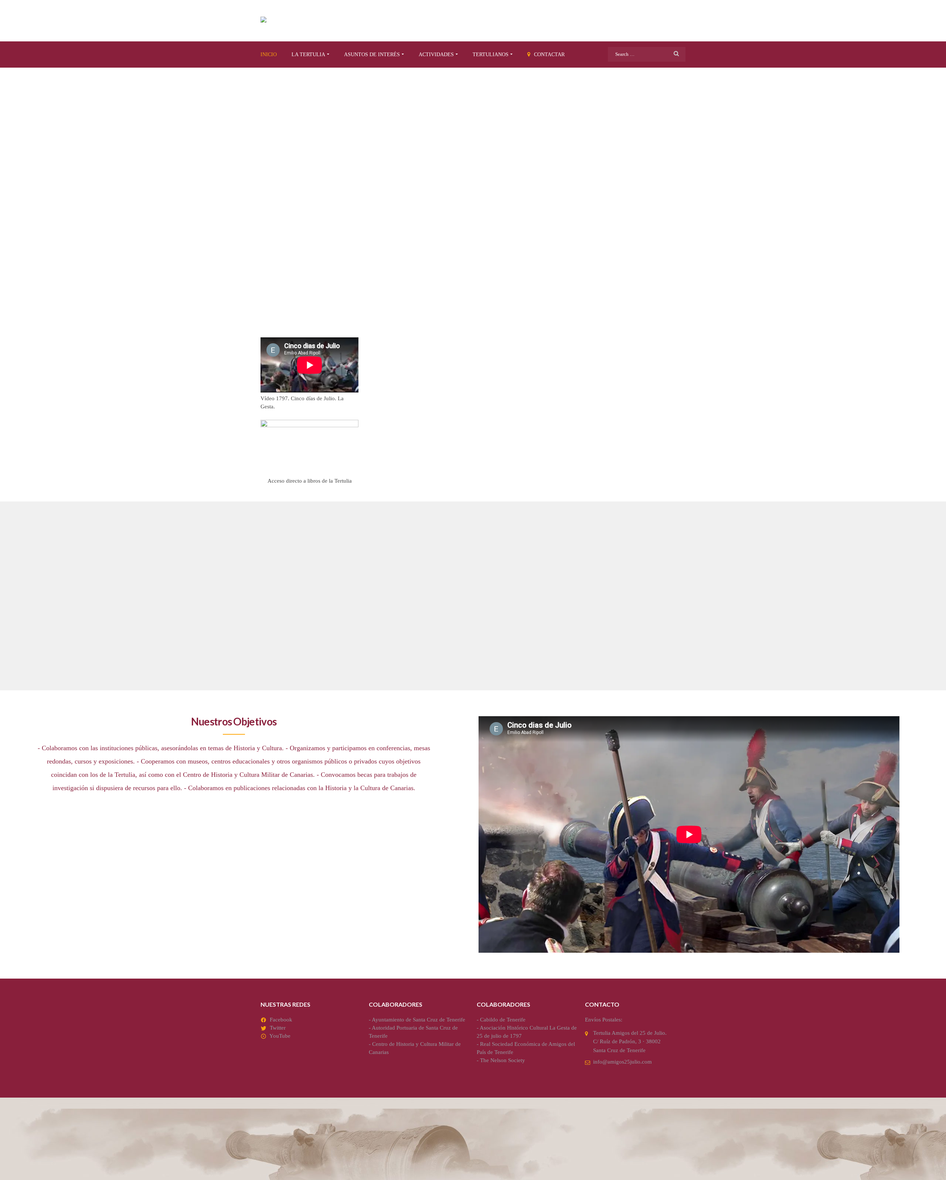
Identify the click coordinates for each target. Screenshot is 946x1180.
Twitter (278, 1028)
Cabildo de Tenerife (502, 1020)
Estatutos (429, 592)
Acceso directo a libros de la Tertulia (310, 481)
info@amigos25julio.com (622, 1062)
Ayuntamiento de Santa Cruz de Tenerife (418, 1020)
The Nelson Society (502, 1060)
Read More (277, 661)
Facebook (281, 1020)
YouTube (279, 1036)
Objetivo (282, 592)
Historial (571, 592)
